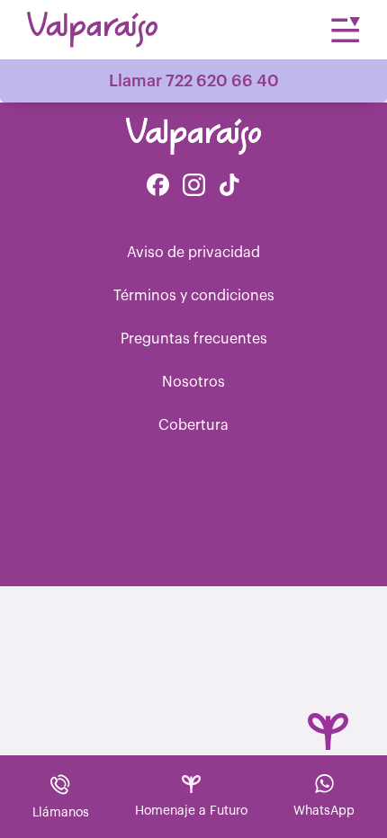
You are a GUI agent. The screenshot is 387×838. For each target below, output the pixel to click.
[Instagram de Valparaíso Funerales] (194, 187)
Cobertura (193, 425)
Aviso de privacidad (193, 252)
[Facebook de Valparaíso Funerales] (158, 187)
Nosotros (193, 382)
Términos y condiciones (193, 296)
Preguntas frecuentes (194, 339)
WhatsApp (324, 811)
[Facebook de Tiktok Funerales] (229, 187)
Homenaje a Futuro (191, 811)
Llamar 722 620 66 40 (194, 81)
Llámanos (60, 813)
